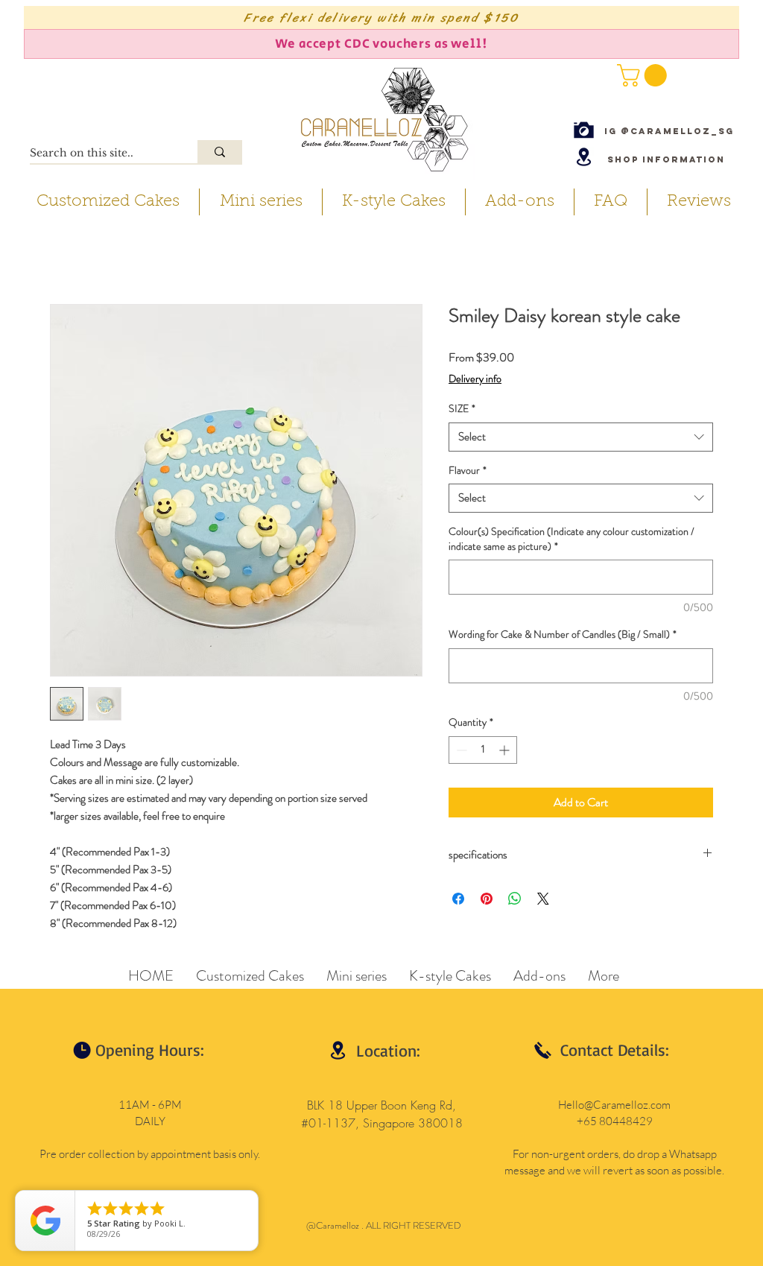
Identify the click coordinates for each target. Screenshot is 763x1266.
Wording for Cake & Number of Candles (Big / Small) (563, 634)
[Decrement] (460, 750)
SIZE (462, 409)
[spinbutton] (482, 750)
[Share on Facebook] (458, 899)
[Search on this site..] (219, 151)
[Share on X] (543, 899)
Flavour (468, 470)
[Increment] (505, 750)
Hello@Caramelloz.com (614, 1105)
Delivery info (475, 379)
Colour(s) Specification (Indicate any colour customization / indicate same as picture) (571, 539)
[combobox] (581, 437)
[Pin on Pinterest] (487, 899)
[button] (644, 75)
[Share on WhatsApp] (515, 899)
